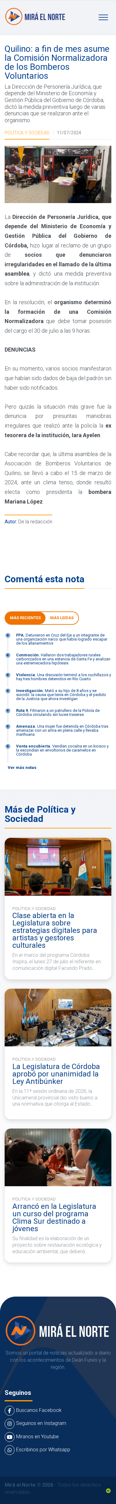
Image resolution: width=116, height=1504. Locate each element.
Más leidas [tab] (62, 617)
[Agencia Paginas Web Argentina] (108, 1490)
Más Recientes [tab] (25, 617)
